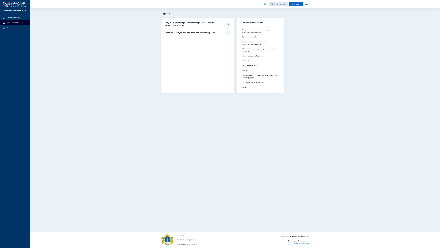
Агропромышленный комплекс (253, 56)
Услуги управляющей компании (253, 82)
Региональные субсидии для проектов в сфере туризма (190, 33)
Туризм (244, 70)
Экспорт (245, 87)
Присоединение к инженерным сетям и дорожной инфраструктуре (259, 77)
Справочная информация (185, 240)
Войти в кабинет (280, 4)
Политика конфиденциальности (188, 244)
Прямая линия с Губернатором (253, 37)
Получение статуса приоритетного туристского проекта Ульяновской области (190, 24)
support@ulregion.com (301, 243)
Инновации (246, 61)
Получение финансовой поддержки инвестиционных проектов (254, 43)
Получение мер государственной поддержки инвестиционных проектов (258, 31)
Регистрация (296, 4)
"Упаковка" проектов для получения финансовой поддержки (259, 50)
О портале (180, 235)
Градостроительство (249, 66)
